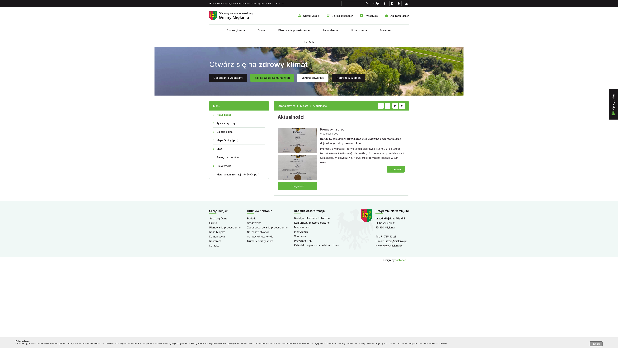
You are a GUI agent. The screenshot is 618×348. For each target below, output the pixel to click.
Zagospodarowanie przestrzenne (267, 227)
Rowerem (385, 30)
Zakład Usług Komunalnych (272, 77)
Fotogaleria (297, 186)
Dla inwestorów (399, 15)
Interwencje (301, 231)
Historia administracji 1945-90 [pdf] (237, 174)
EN (406, 3)
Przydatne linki (303, 240)
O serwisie (300, 236)
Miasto (304, 105)
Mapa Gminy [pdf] (227, 140)
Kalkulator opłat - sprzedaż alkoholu (316, 245)
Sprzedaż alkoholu (258, 232)
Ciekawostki (223, 166)
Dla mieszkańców (342, 15)
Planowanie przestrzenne (294, 30)
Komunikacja (359, 30)
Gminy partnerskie (227, 157)
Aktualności (223, 114)
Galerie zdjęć (224, 131)
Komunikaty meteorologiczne (312, 222)
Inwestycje (371, 15)
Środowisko (254, 223)
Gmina (261, 30)
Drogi (219, 148)
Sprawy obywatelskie (260, 236)
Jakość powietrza (312, 77)
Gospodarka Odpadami (228, 77)
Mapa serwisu (302, 227)
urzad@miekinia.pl (395, 241)
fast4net (400, 260)
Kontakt (309, 41)
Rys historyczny (225, 123)
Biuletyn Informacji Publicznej (312, 218)
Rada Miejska (330, 30)
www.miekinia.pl (393, 245)
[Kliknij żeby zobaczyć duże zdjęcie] (297, 141)
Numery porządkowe (260, 241)
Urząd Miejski (311, 15)
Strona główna (236, 30)
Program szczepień (348, 77)
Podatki (251, 218)
